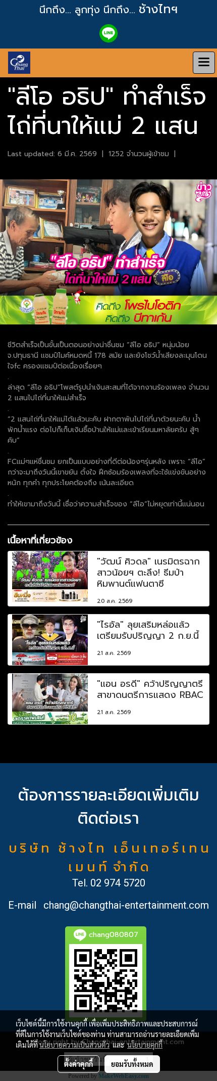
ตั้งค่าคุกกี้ (78, 1063)
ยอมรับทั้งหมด (132, 1063)
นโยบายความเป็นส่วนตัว (74, 1044)
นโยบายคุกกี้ (144, 1044)
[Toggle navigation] (204, 63)
